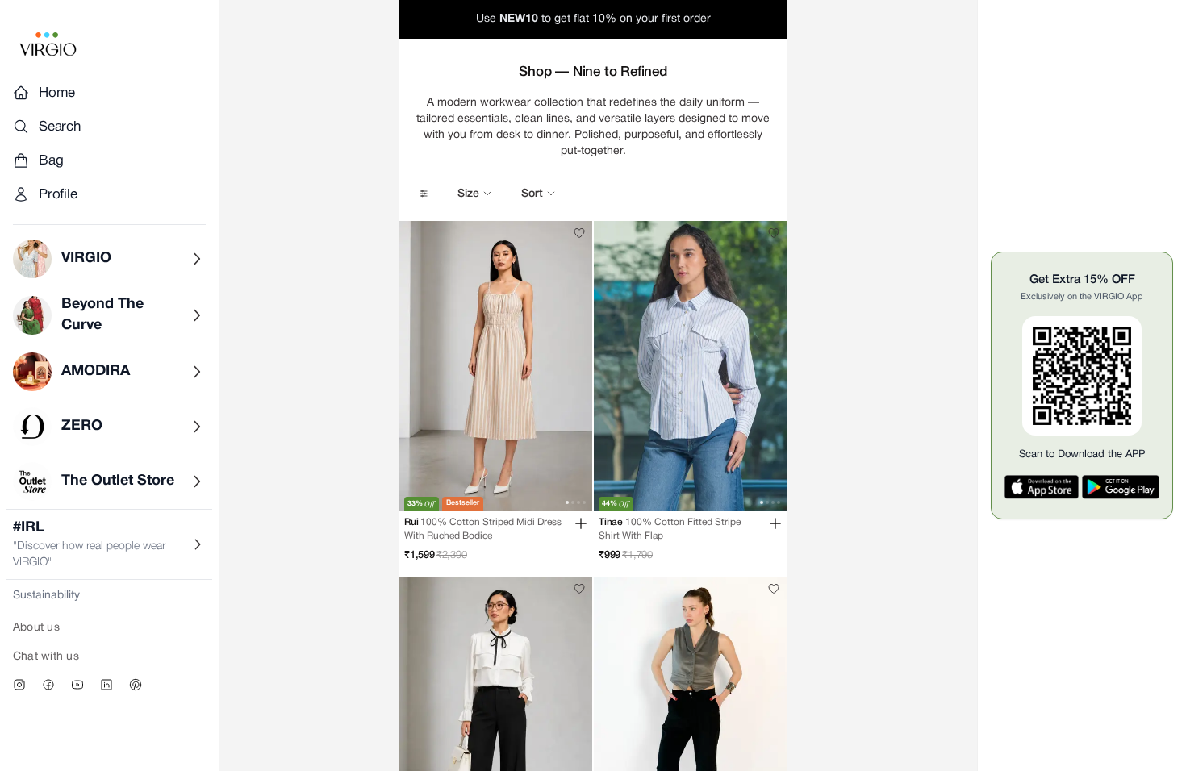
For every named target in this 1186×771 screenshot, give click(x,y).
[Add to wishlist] (579, 233)
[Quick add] (581, 523)
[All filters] (423, 193)
